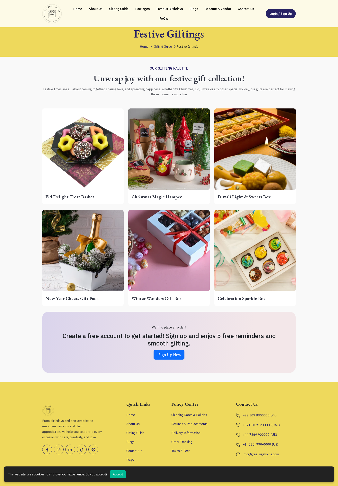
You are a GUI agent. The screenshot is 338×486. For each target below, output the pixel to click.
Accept (118, 474)
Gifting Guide (119, 9)
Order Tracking (181, 442)
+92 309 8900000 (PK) (260, 415)
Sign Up (286, 14)
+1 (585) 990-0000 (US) (260, 444)
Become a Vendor (218, 9)
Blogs (194, 9)
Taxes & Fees (180, 451)
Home (77, 9)
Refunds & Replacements (189, 424)
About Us (95, 9)
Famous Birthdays (169, 9)
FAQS (130, 460)
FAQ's (163, 19)
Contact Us (246, 9)
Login (274, 14)
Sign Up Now (169, 354)
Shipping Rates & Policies (189, 415)
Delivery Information (185, 433)
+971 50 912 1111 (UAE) (261, 425)
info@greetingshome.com (261, 454)
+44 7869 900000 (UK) (260, 435)
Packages (142, 9)
